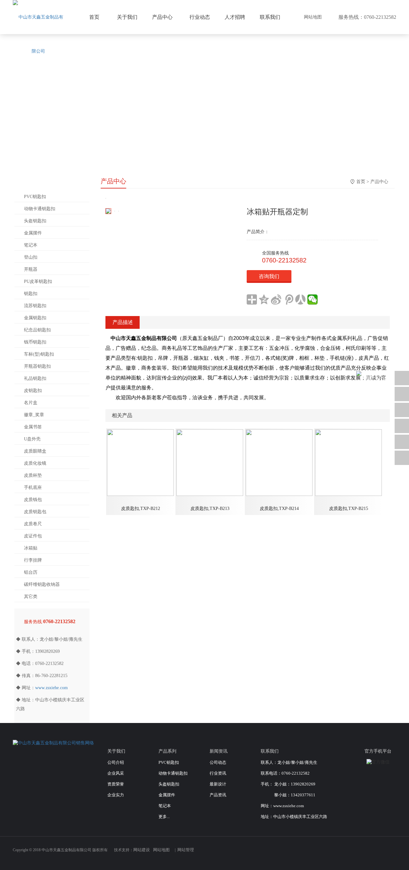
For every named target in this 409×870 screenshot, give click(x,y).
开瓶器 (30, 269)
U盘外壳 (32, 439)
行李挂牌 (33, 560)
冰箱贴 (30, 548)
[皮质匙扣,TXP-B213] (209, 462)
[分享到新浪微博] (276, 299)
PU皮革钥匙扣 (38, 281)
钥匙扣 (30, 293)
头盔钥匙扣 (35, 220)
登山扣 (30, 257)
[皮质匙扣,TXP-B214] (279, 462)
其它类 (30, 596)
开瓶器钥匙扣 (37, 366)
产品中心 (379, 181)
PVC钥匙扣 (35, 196)
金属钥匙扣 (35, 317)
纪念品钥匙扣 (37, 330)
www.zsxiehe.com (51, 687)
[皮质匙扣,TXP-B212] (140, 462)
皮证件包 (33, 536)
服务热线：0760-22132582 (367, 17)
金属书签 (33, 426)
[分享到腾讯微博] (288, 299)
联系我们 (270, 17)
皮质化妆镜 (35, 463)
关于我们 (127, 17)
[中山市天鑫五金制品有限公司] (38, 34)
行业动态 (199, 17)
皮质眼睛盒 (35, 451)
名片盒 (30, 402)
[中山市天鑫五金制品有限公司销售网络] (53, 742)
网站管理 (185, 849)
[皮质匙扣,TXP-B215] (348, 462)
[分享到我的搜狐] (371, 853)
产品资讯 (218, 795)
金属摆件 (33, 233)
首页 (360, 181)
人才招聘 (235, 17)
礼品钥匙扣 (35, 378)
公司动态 (218, 762)
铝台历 (30, 572)
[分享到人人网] (300, 299)
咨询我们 (269, 276)
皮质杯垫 (33, 475)
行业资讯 (218, 773)
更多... (164, 816)
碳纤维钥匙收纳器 (42, 584)
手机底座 (33, 487)
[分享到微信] (312, 299)
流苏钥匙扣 (35, 305)
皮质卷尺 (33, 523)
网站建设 (141, 849)
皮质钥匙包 (35, 511)
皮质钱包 (33, 499)
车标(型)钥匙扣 (39, 354)
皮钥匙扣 (33, 390)
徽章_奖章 (34, 414)
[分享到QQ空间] (264, 299)
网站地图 (313, 17)
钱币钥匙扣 (35, 342)
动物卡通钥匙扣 (39, 208)
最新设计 (218, 784)
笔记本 (30, 245)
